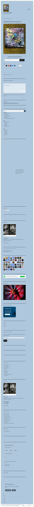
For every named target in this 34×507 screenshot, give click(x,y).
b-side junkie (5, 238)
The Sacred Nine (6, 413)
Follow (5, 340)
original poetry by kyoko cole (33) (9, 118)
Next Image (9, 18)
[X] (11, 251)
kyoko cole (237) (6, 121)
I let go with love (6, 367)
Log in (13, 490)
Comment (22, 91)
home (5, 322)
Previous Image (5, 18)
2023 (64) (5, 133)
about (4, 499)
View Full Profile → (6, 405)
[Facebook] (4, 251)
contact (5, 326)
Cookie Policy (17, 505)
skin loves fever (7, 12)
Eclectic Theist (6, 418)
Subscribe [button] (8, 490)
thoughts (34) (6, 117)
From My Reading (6, 416)
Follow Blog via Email (7, 332)
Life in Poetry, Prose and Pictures (9, 423)
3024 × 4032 (9, 74)
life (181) (5, 124)
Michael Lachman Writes (8, 417)
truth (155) (5, 126)
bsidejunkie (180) (6, 125)
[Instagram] (6, 251)
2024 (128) (5, 132)
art (3, 497)
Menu (29, 9)
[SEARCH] (25, 111)
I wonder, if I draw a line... (8, 419)
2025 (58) (5, 131)
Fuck (5, 369)
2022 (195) (5, 134)
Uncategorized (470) (7, 113)
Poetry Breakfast (6, 420)
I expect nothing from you (8, 374)
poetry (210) (6, 114)
